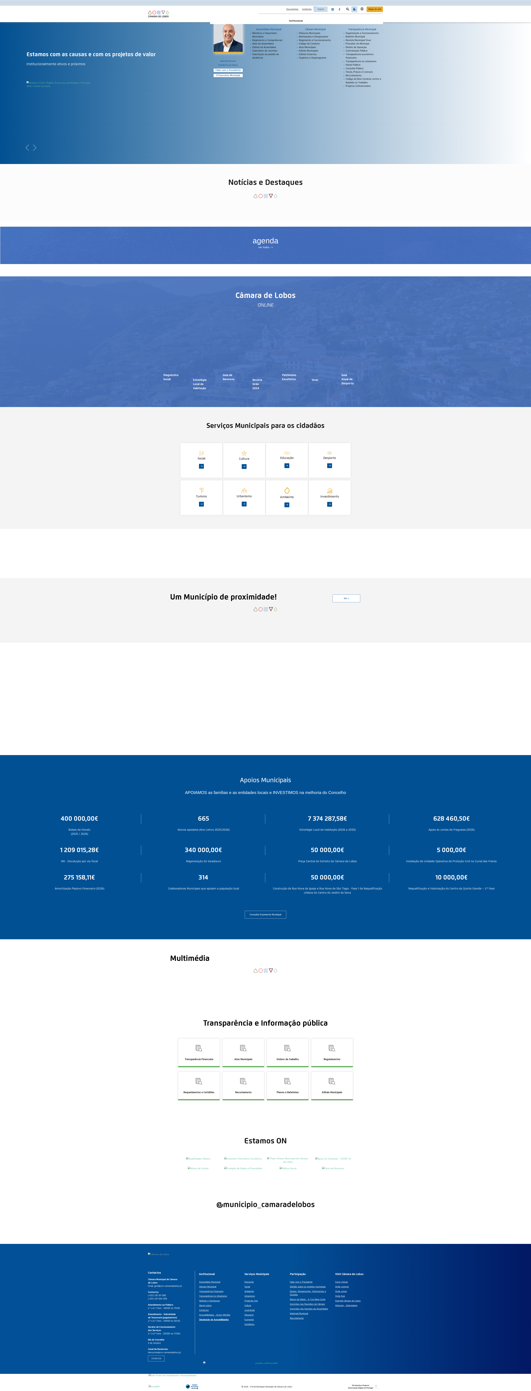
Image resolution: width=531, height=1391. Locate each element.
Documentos (292, 9)
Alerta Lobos (205, 1306)
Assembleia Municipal (209, 1282)
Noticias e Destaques (209, 1301)
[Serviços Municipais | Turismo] (201, 482)
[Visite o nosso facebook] (339, 9)
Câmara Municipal (207, 1287)
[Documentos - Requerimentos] (199, 1071)
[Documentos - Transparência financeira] (199, 1037)
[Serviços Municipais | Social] (201, 444)
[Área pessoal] (354, 9)
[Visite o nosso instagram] (333, 9)
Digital (320, 9)
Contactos (307, 9)
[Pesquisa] (348, 9)
